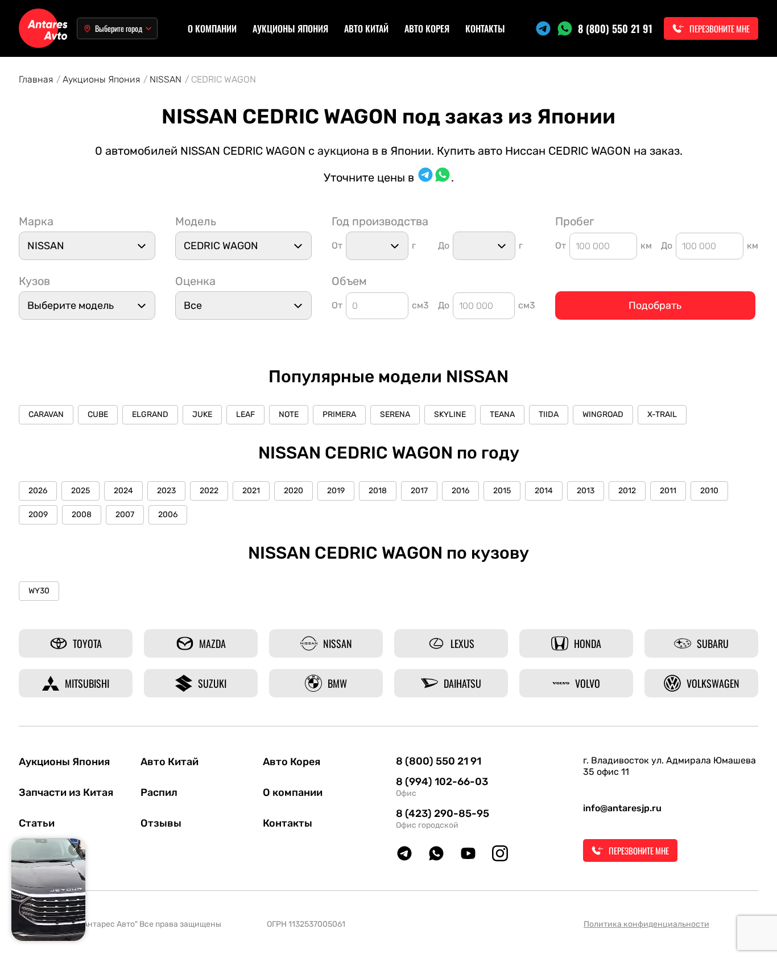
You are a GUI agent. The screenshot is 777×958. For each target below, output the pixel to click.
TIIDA (549, 414)
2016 (460, 490)
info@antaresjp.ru (622, 808)
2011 (668, 490)
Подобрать (655, 305)
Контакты (485, 28)
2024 (123, 490)
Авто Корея (426, 28)
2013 (585, 490)
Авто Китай (366, 28)
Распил (158, 792)
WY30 (38, 591)
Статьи (37, 823)
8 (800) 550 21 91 (615, 28)
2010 (709, 490)
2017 (419, 490)
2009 (38, 514)
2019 (336, 490)
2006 (167, 514)
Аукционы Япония (290, 28)
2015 (502, 490)
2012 (627, 490)
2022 (209, 490)
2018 (378, 490)
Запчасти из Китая (66, 792)
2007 (124, 514)
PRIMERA (339, 414)
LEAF (245, 414)
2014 (544, 490)
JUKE (202, 414)
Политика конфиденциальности (646, 924)
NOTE (289, 414)
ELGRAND (150, 414)
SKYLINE (450, 414)
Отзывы (160, 823)
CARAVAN (46, 414)
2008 (82, 514)
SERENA (395, 414)
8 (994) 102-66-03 (442, 781)
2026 (37, 490)
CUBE (98, 414)
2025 (80, 490)
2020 (293, 490)
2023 (166, 490)
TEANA (502, 414)
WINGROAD (602, 414)
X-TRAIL (662, 414)
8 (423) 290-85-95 (442, 813)
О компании (212, 28)
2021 (251, 490)
